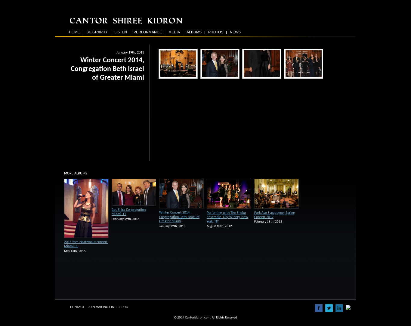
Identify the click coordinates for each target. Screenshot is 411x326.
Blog (123, 307)
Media (174, 32)
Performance (148, 32)
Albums (194, 32)
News (235, 32)
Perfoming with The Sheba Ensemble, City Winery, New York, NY (227, 217)
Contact (77, 307)
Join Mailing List (102, 307)
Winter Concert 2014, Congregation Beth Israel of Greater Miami (179, 217)
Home (74, 32)
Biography (97, 32)
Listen (120, 32)
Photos (215, 32)
